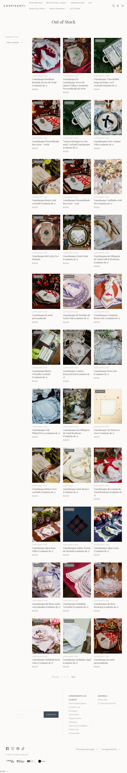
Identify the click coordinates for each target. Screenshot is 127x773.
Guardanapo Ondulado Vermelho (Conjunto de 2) (75, 605)
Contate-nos (74, 707)
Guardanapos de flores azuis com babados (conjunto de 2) (46, 605)
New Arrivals (36, 3)
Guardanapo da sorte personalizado (42, 317)
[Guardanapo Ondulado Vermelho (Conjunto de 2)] (77, 580)
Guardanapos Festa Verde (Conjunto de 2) (75, 258)
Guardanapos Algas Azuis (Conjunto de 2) (106, 549)
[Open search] (113, 6)
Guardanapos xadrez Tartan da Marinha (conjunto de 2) (77, 549)
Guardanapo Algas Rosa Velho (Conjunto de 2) (43, 549)
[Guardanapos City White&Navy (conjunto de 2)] (46, 406)
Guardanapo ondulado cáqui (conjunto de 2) (77, 661)
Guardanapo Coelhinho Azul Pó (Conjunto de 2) (108, 202)
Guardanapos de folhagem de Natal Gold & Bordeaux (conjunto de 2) (107, 259)
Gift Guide (75, 9)
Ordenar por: (12, 37)
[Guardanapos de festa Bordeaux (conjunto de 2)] (108, 580)
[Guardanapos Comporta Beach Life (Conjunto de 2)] (108, 291)
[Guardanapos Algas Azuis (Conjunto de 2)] (108, 524)
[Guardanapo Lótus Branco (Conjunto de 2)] (77, 465)
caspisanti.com (39, 76)
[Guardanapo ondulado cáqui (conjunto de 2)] (77, 636)
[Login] (117, 5)
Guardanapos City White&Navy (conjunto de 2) (46, 431)
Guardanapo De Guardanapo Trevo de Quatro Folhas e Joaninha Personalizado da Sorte (75, 84)
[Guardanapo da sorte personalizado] (46, 291)
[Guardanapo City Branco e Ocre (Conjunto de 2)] (108, 406)
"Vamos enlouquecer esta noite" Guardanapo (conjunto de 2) (76, 144)
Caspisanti (68, 486)
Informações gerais (77, 703)
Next (73, 677)
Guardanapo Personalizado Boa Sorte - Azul (76, 202)
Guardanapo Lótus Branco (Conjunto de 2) (76, 490)
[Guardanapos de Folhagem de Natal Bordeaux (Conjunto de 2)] (77, 406)
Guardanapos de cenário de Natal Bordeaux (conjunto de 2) (108, 492)
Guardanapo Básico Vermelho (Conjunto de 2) (41, 374)
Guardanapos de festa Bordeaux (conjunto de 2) (106, 605)
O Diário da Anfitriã (107, 703)
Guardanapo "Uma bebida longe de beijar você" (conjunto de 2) (106, 82)
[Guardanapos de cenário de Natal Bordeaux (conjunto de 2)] (108, 465)
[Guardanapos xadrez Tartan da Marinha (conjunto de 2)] (77, 524)
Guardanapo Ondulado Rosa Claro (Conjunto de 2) (46, 661)
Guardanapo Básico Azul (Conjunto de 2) (44, 202)
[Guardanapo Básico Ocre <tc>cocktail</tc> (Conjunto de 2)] (46, 465)
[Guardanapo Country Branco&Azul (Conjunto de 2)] (77, 347)
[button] (4, 771)
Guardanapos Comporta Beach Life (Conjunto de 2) (107, 317)
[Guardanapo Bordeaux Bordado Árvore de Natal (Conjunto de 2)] (46, 55)
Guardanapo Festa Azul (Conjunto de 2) (105, 372)
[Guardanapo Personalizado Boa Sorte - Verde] (46, 117)
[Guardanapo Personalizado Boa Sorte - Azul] (77, 176)
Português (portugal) (85, 749)
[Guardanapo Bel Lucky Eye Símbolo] (46, 232)
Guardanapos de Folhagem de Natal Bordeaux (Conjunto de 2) (76, 433)
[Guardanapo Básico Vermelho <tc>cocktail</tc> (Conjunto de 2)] (46, 347)
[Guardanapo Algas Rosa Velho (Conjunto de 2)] (46, 524)
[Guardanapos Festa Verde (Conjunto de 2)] (77, 232)
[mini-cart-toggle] (123, 5)
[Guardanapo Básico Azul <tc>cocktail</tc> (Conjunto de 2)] (46, 176)
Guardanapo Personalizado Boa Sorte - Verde (45, 143)
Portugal (109, 749)
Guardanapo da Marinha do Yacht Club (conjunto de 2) (76, 317)
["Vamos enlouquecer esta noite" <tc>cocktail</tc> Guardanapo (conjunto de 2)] (77, 117)
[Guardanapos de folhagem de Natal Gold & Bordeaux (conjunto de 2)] (108, 232)
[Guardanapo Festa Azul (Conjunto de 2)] (108, 347)
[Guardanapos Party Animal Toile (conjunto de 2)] (108, 117)
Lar (90, 3)
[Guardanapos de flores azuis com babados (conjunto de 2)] (46, 580)
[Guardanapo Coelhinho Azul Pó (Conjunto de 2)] (108, 176)
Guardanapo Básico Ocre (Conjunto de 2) (44, 490)
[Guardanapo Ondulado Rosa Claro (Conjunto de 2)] (46, 636)
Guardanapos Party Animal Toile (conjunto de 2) (107, 143)
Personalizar (78, 3)
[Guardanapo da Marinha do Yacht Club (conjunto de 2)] (77, 291)
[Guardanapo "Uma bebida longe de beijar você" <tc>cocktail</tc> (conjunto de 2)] (108, 55)
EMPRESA (102, 696)
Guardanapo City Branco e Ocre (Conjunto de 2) (107, 431)
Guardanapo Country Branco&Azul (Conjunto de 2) (76, 374)
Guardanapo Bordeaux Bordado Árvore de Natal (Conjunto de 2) (44, 82)
